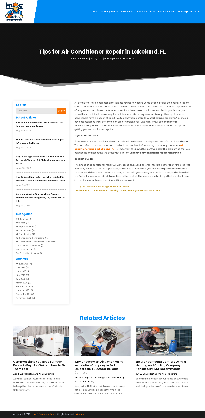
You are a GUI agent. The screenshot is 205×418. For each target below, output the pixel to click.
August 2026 (22, 263)
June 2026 (21, 271)
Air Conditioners (23, 230)
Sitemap (80, 414)
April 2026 (20, 279)
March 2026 (21, 282)
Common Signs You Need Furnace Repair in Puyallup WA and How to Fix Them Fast (39, 365)
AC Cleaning (22, 219)
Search (61, 110)
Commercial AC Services (28, 245)
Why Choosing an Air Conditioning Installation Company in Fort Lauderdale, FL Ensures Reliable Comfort (98, 367)
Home (95, 11)
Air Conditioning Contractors (30, 238)
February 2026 (23, 286)
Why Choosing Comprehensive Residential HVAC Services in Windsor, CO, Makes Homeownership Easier (40, 160)
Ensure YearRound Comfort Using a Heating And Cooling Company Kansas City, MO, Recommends (161, 365)
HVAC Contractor (145, 11)
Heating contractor (189, 11)
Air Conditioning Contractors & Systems (35, 241)
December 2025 (24, 294)
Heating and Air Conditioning (116, 11)
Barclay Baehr (81, 58)
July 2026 (20, 267)
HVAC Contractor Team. (44, 414)
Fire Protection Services (27, 253)
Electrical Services (24, 249)
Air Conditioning (166, 11)
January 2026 (22, 290)
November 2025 (23, 298)
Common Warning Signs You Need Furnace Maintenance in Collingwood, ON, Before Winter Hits (40, 198)
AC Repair (20, 222)
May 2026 (20, 275)
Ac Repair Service (24, 226)
